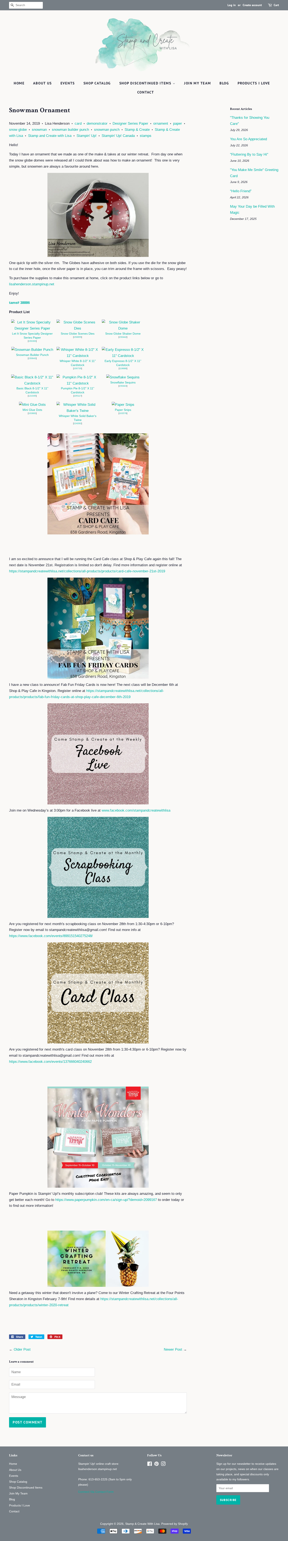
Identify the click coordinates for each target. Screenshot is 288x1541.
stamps (145, 136)
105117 (77, 396)
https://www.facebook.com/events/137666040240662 (50, 1062)
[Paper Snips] (123, 405)
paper (177, 124)
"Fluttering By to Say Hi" (249, 154)
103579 (123, 413)
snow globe (18, 130)
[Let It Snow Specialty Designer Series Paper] (32, 328)
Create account (252, 5)
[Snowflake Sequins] (123, 377)
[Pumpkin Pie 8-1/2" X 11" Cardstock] (78, 383)
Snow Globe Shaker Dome (123, 333)
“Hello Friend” (241, 191)
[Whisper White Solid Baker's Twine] (78, 411)
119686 (123, 368)
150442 (123, 337)
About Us (42, 83)
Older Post (22, 1349)
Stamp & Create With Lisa (142, 1523)
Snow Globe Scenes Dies (77, 333)
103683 (32, 413)
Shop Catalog (97, 83)
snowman (39, 130)
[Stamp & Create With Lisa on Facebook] (149, 1464)
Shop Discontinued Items (146, 83)
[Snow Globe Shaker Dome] (123, 328)
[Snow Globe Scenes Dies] (78, 328)
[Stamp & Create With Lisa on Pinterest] (156, 1464)
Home (19, 83)
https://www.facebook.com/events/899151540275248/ (51, 936)
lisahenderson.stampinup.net (31, 284)
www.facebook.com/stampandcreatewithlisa (136, 810)
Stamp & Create (137, 130)
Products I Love (254, 83)
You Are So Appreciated (248, 139)
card (78, 124)
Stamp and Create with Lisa (49, 136)
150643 (32, 358)
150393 (32, 341)
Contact (145, 92)
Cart (276, 5)
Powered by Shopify (174, 1523)
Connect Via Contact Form (96, 1491)
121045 (32, 396)
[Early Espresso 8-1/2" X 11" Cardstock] (123, 356)
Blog (224, 83)
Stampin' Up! (87, 136)
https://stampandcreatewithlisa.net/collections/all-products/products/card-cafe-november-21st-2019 (87, 571)
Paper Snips (123, 409)
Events (68, 83)
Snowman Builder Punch (32, 355)
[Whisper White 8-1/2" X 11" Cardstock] (78, 356)
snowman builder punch (70, 130)
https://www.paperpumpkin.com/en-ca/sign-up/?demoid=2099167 (106, 1200)
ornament (160, 124)
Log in (231, 5)
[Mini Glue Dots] (32, 405)
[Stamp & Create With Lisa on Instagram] (163, 1464)
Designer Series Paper (130, 124)
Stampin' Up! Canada (118, 136)
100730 (77, 368)
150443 (123, 386)
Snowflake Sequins (123, 382)
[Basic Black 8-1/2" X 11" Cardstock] (32, 383)
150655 (77, 337)
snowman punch (107, 130)
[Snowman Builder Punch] (32, 350)
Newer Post (173, 1349)
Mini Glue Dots (32, 409)
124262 (77, 423)
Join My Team (197, 83)
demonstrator (97, 124)
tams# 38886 (19, 303)
